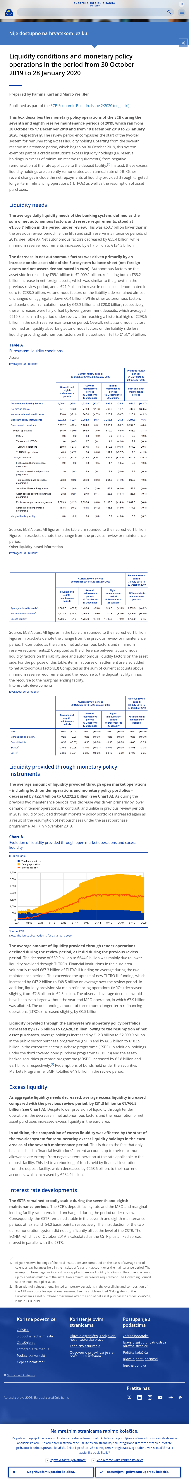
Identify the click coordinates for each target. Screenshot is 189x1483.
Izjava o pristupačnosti (140, 1359)
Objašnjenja (26, 1343)
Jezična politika (134, 1365)
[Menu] (181, 12)
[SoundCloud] (170, 1397)
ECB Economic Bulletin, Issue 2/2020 (81, 106)
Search (169, 12)
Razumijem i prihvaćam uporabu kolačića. (138, 1472)
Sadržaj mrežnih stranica (21, 1375)
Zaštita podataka (136, 1336)
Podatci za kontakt (31, 1356)
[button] (181, 4)
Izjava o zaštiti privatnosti (68, 1460)
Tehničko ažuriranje (85, 1346)
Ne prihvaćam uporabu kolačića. (51, 1472)
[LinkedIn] (139, 1397)
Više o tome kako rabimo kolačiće (120, 1460)
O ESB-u (23, 1330)
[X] (129, 1397)
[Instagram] (149, 1397)
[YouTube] (160, 1397)
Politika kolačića (135, 1352)
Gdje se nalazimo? (31, 1362)
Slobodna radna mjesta (35, 1336)
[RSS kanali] (180, 1397)
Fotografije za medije (33, 1349)
